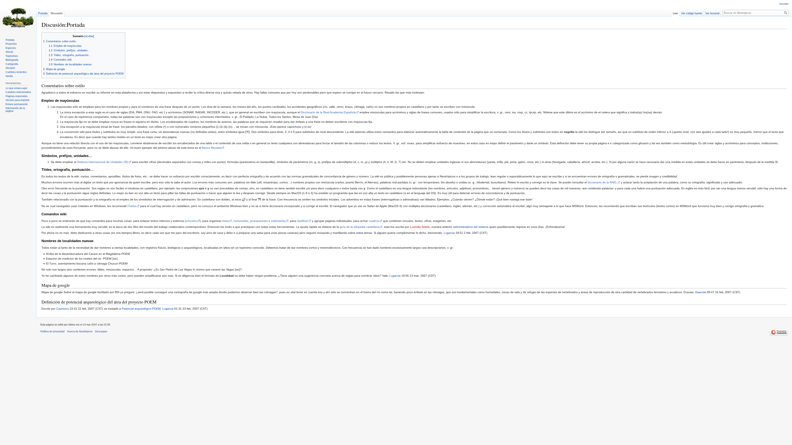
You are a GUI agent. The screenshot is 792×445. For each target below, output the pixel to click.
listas (225, 220)
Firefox (132, 206)
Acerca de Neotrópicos (80, 331)
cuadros (374, 220)
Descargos (101, 331)
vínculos (191, 220)
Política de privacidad (52, 331)
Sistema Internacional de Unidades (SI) (102, 162)
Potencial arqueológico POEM (141, 308)
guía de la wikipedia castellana (360, 226)
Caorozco (62, 308)
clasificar (302, 220)
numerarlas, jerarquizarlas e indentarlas (259, 220)
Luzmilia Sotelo (420, 226)
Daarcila (700, 292)
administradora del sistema (470, 226)
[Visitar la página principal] (18, 16)
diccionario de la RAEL (602, 182)
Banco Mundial (211, 147)
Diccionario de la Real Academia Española (328, 112)
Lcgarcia (449, 232)
